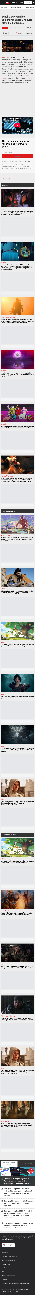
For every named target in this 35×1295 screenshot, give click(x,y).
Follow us (20, 33)
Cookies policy (6, 1268)
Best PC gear (30, 7)
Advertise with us (7, 1272)
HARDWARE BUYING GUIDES (9, 1164)
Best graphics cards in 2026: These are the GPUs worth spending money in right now (19, 1203)
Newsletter (29, 33)
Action (10, 12)
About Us (5, 1252)
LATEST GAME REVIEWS (26, 1163)
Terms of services (23, 161)
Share (6, 33)
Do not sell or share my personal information (15, 1283)
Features (5, 28)
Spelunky (16, 12)
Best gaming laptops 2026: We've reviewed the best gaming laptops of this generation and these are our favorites (18, 1192)
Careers (4, 1279)
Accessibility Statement (9, 1276)
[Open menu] (3, 2)
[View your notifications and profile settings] (17, 2)
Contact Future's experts (9, 1256)
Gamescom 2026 (16, 7)
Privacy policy (6, 1264)
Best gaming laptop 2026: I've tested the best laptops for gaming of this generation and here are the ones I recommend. (18, 1214)
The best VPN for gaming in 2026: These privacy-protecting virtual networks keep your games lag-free (17, 1181)
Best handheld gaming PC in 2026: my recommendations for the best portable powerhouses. (18, 1225)
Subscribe (28, 2)
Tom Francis (14, 28)
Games (4, 12)
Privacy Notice (25, 163)
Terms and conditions (8, 1260)
